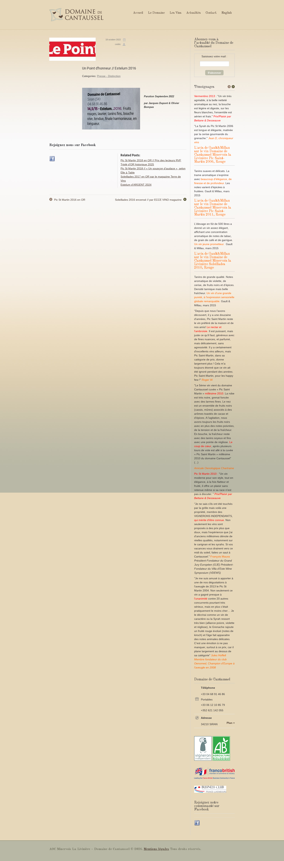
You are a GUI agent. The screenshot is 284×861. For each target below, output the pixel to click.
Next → (233, 86)
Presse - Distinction (109, 76)
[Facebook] (52, 159)
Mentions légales (156, 849)
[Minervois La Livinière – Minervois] (76, 14)
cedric (118, 44)
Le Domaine (156, 12)
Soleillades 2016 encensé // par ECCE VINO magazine (150, 200)
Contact (211, 12)
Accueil (138, 12)
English (226, 12)
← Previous (229, 86)
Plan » (231, 722)
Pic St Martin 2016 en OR (67, 200)
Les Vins (175, 12)
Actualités (193, 12)
